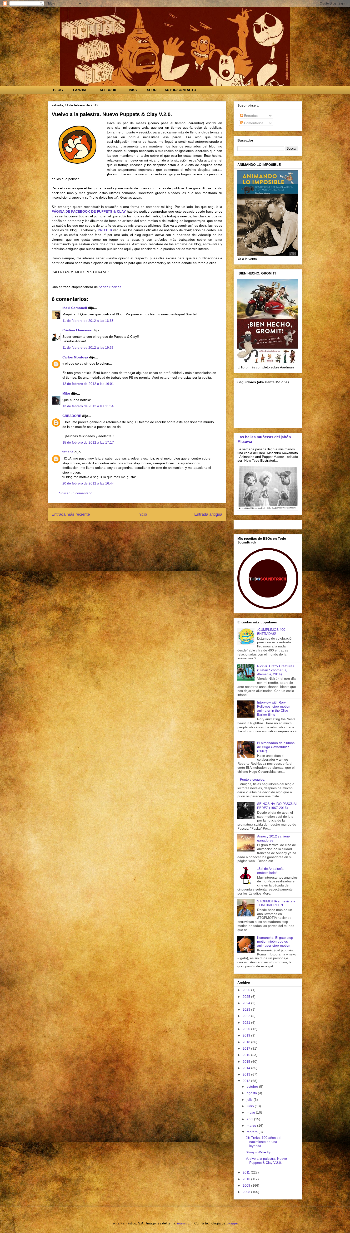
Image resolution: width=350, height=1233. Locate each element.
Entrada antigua (208, 514)
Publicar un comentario (75, 493)
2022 (247, 1016)
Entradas (250, 115)
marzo (252, 1125)
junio (251, 1106)
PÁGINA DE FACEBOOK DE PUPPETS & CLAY (89, 211)
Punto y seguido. (252, 779)
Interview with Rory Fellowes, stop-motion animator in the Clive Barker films (273, 708)
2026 (247, 990)
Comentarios (253, 123)
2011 (247, 1172)
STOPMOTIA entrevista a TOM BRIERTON (276, 903)
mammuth (184, 1223)
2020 (247, 1029)
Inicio (142, 514)
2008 (247, 1192)
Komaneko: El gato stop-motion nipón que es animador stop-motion (275, 942)
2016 (247, 1055)
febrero (253, 1132)
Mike (66, 393)
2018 (247, 1042)
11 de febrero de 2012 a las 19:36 (88, 347)
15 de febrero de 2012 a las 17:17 (88, 442)
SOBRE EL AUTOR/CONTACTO (171, 90)
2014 (247, 1068)
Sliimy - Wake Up (258, 1152)
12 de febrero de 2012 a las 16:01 (88, 384)
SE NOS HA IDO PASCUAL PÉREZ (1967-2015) (277, 806)
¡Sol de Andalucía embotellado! (270, 871)
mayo (251, 1112)
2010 (247, 1179)
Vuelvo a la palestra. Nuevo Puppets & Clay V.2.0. (266, 1160)
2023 (247, 1009)
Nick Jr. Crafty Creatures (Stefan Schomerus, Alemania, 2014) (275, 670)
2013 (247, 1074)
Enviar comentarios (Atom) (148, 530)
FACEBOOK (107, 90)
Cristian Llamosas (77, 330)
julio (250, 1099)
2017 (247, 1048)
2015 (247, 1061)
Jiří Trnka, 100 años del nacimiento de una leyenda (263, 1142)
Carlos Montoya (75, 357)
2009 (247, 1185)
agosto (252, 1093)
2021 (247, 1022)
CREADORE (71, 416)
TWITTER (104, 230)
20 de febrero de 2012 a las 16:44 (88, 483)
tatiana (68, 452)
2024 (247, 1003)
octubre (253, 1086)
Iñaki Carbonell (74, 308)
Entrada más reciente (71, 514)
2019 (247, 1035)
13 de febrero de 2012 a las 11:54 (88, 406)
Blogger (232, 1223)
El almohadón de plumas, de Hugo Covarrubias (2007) (276, 747)
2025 (247, 996)
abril (250, 1119)
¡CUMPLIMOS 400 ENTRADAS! (271, 632)
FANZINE (80, 90)
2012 (247, 1081)
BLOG (58, 90)
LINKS (132, 90)
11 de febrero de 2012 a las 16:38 (88, 321)
